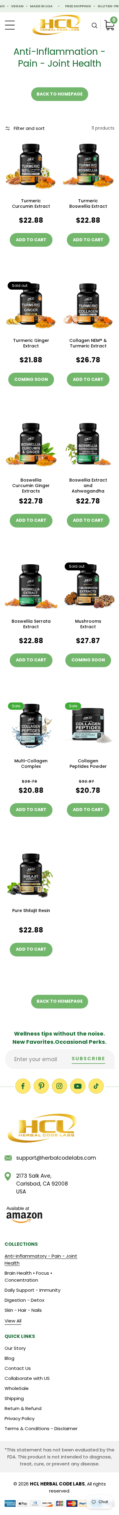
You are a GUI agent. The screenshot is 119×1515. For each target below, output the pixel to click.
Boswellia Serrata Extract (31, 623)
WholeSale (17, 1388)
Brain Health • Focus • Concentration (28, 1276)
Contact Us (18, 1368)
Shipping (14, 1398)
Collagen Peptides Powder (88, 763)
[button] (94, 25)
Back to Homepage (60, 94)
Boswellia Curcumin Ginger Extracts (31, 485)
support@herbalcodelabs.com (48, 1158)
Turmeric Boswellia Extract (88, 203)
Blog (9, 1358)
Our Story (15, 1348)
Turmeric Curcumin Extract (31, 203)
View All (13, 1321)
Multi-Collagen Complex (31, 763)
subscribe (88, 1058)
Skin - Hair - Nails (23, 1310)
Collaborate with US (27, 1378)
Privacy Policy (19, 1418)
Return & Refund (23, 1408)
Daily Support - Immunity (32, 1290)
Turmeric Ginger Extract (31, 343)
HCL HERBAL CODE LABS (57, 1484)
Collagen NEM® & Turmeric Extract (88, 343)
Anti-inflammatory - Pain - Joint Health (41, 1259)
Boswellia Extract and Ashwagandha (88, 485)
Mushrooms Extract (88, 623)
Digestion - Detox (24, 1300)
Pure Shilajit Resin (31, 910)
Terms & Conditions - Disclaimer (41, 1428)
